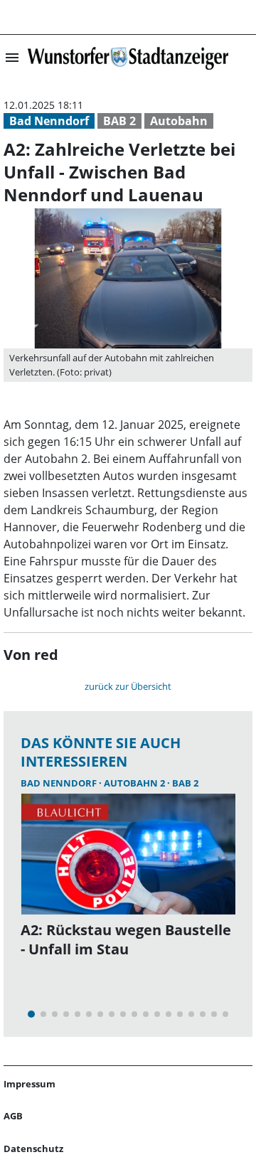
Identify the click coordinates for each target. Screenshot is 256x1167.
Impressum (29, 1083)
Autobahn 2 (135, 783)
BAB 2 (119, 121)
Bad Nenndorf (49, 121)
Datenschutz (33, 1148)
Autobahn (179, 121)
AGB (13, 1115)
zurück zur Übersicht (128, 686)
